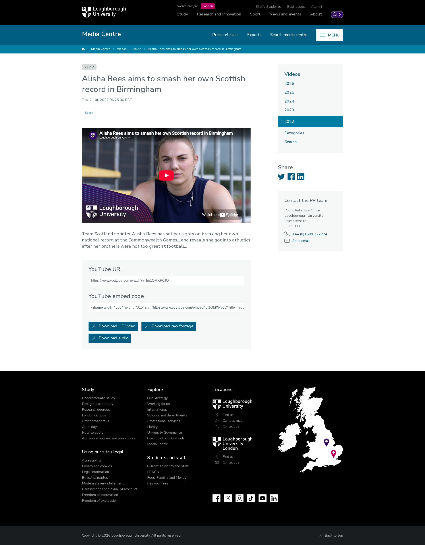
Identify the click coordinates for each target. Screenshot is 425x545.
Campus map (233, 420)
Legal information (95, 471)
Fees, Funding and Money (166, 477)
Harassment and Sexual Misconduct (109, 489)
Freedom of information (100, 494)
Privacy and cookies (97, 466)
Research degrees (96, 409)
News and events (285, 14)
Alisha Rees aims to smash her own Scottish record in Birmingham (194, 49)
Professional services (163, 421)
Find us (228, 414)
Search (290, 141)
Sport (255, 14)
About (316, 14)
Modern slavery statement (103, 483)
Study (182, 14)
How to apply (92, 432)
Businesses (296, 6)
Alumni (316, 6)
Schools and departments (167, 415)
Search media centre (288, 34)
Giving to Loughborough (165, 438)
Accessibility (92, 460)
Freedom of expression (100, 500)
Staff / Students (268, 6)
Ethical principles (95, 477)
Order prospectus (95, 421)
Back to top (334, 535)
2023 (289, 110)
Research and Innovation (219, 14)
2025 (289, 92)
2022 (137, 49)
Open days (90, 426)
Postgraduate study (97, 403)
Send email (301, 240)
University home (83, 49)
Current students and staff (167, 466)
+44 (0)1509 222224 (309, 234)
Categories (294, 133)
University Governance (164, 432)
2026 (289, 83)
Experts (254, 34)
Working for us (158, 403)
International (157, 409)
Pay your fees (157, 483)
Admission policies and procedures (108, 438)
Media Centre (100, 49)
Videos (122, 49)
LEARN (153, 471)
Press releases (225, 34)
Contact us (231, 426)
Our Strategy (157, 398)
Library (152, 426)
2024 (289, 101)
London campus (94, 415)
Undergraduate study (98, 398)
